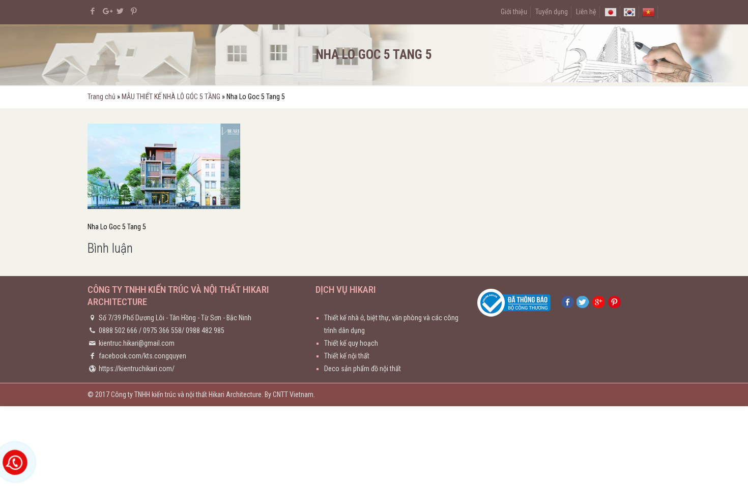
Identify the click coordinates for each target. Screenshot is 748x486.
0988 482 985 (205, 330)
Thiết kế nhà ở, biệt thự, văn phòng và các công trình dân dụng (391, 324)
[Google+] (106, 11)
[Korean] (629, 12)
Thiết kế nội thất (346, 356)
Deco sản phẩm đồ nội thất (362, 368)
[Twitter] (120, 11)
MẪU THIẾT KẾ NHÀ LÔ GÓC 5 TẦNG (171, 97)
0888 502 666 (118, 330)
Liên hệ (586, 12)
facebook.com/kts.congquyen (142, 356)
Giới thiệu (514, 12)
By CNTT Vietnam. (290, 394)
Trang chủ (102, 97)
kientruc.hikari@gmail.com (137, 343)
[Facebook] (93, 11)
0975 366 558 (162, 330)
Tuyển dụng (551, 12)
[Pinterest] (134, 11)
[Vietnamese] (648, 12)
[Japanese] (611, 12)
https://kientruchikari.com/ (137, 368)
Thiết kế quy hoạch (351, 343)
